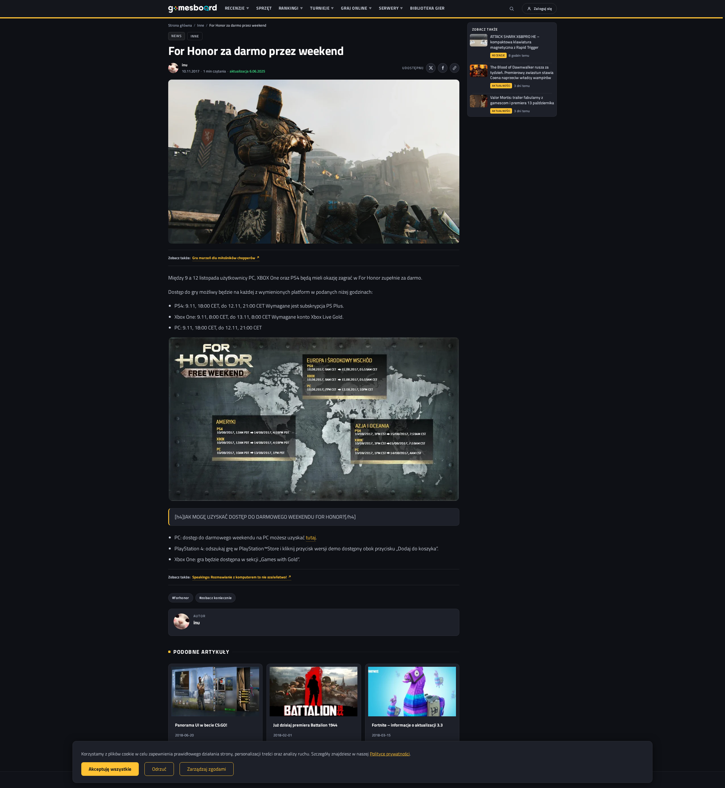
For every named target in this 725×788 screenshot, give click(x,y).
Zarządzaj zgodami (206, 769)
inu (184, 65)
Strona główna (180, 25)
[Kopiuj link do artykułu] (454, 68)
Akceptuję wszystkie (110, 769)
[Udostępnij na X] (431, 68)
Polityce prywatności (390, 753)
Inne (200, 25)
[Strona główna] (192, 8)
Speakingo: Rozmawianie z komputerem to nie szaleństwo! (241, 577)
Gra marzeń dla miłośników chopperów (226, 258)
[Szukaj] (512, 8)
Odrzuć (159, 769)
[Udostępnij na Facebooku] (442, 68)
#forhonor (180, 597)
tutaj (311, 537)
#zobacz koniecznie (215, 597)
